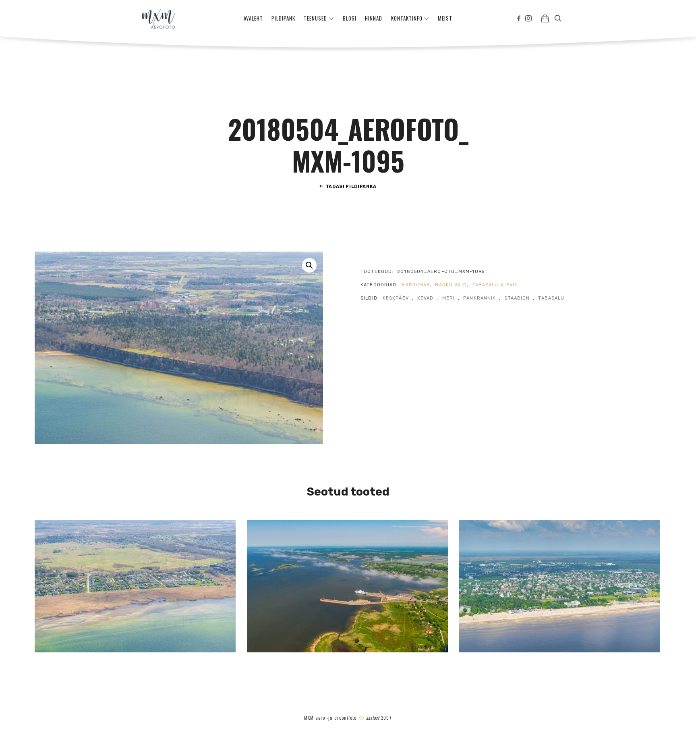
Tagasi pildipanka (351, 186)
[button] (309, 265)
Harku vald (451, 284)
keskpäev (396, 298)
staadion (517, 298)
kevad (425, 298)
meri (448, 298)
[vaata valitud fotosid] (544, 18)
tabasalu (551, 298)
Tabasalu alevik (495, 284)
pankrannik (479, 298)
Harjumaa (416, 284)
